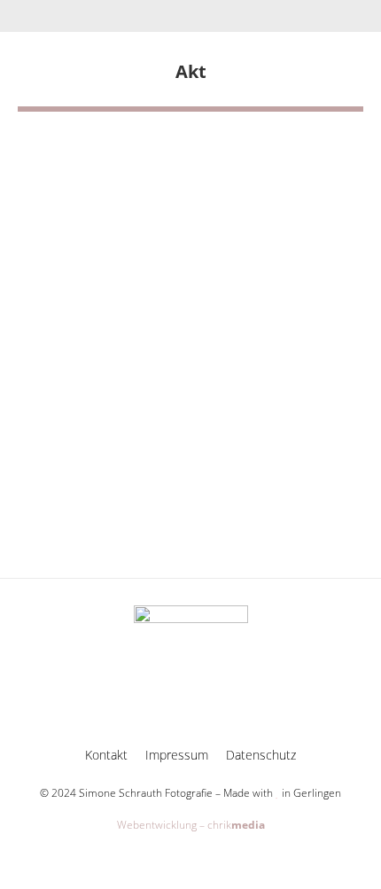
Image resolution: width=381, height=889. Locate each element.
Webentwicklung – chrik (191, 824)
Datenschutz (261, 754)
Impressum (176, 754)
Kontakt (106, 754)
